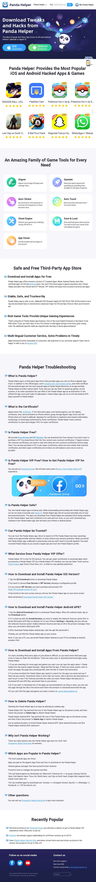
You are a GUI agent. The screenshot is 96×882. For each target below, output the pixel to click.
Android (33, 284)
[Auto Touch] (58, 202)
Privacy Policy (23, 875)
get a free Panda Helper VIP (70, 469)
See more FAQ (58, 864)
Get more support (60, 861)
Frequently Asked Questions (19, 743)
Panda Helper (20, 4)
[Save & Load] (58, 221)
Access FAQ (32, 343)
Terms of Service (13, 875)
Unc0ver (12, 835)
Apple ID (38, 513)
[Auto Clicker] (12, 202)
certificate (26, 412)
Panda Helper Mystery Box (25, 840)
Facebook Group (28, 469)
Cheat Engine (13, 564)
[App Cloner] (12, 241)
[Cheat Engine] (12, 221)
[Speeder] (58, 182)
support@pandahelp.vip (67, 691)
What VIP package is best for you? (22, 589)
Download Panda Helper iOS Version (38, 597)
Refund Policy (32, 875)
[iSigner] (12, 182)
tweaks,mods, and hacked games (57, 384)
